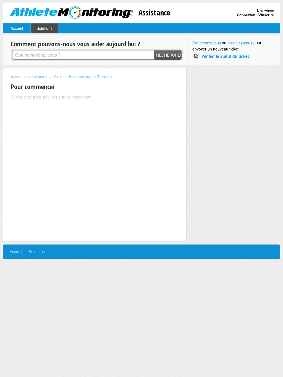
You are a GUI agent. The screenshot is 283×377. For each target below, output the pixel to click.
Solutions (44, 28)
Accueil (17, 28)
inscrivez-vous (239, 43)
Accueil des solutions (29, 76)
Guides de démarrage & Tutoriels (83, 76)
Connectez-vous (206, 43)
